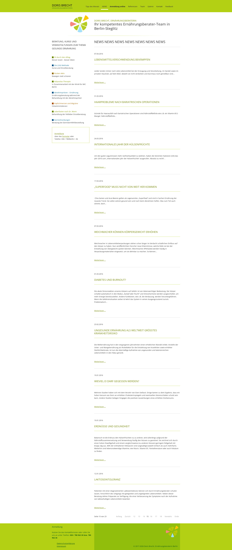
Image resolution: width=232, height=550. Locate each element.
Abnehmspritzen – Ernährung (66, 92)
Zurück (127, 516)
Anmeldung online (117, 6)
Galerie (150, 6)
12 (134, 516)
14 (144, 516)
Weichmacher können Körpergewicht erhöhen (126, 232)
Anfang (119, 516)
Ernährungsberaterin (62, 8)
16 (151, 516)
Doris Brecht (62, 5)
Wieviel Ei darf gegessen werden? (116, 381)
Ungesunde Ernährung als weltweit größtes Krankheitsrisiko (125, 332)
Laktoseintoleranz (107, 479)
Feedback (169, 6)
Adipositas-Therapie (62, 81)
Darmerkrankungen (62, 120)
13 (139, 516)
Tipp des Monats (92, 6)
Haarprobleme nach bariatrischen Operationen (126, 102)
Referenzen (132, 6)
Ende (177, 516)
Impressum (61, 546)
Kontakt (159, 6)
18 (161, 516)
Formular (66, 136)
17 (156, 516)
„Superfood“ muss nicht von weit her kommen (125, 186)
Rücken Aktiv (59, 73)
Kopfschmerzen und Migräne (66, 103)
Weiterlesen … (100, 82)
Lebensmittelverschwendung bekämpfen (122, 59)
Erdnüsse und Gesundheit (112, 426)
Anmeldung (59, 133)
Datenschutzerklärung (66, 543)
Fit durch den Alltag (62, 57)
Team (142, 6)
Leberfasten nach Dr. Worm (65, 111)
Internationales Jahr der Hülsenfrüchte (122, 144)
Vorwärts (168, 516)
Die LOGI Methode (61, 65)
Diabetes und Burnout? (110, 279)
